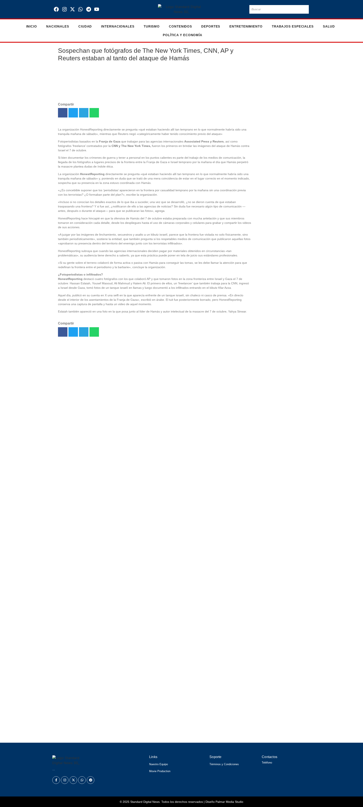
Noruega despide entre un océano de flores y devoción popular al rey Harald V (133, 705)
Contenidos (180, 26)
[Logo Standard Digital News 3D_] (181, 9)
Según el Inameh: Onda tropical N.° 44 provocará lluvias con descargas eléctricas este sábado (150, 693)
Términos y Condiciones (224, 764)
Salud (329, 26)
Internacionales (117, 26)
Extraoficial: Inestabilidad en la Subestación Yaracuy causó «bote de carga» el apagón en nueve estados (280, 167)
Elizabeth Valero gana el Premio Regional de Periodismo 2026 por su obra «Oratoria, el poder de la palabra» (165, 681)
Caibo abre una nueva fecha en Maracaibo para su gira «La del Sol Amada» (278, 71)
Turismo (152, 26)
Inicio (31, 26)
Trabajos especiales (293, 26)
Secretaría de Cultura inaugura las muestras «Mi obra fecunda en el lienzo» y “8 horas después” (280, 206)
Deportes (210, 26)
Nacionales (57, 26)
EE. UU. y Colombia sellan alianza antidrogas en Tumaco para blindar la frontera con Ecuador (280, 414)
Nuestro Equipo (158, 764)
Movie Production (159, 771)
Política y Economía (182, 35)
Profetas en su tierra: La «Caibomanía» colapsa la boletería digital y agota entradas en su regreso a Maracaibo (279, 250)
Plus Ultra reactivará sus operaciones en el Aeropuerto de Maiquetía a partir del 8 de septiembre (279, 292)
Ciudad (85, 26)
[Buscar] (305, 9)
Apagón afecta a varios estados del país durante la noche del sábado (278, 377)
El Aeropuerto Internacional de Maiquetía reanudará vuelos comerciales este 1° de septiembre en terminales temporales (277, 341)
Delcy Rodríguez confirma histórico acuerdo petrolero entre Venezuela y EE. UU (135, 734)
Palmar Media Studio (229, 801)
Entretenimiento (246, 26)
